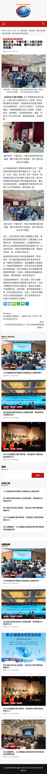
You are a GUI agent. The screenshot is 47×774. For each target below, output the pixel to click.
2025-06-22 (14, 51)
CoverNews (33, 768)
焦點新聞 (12, 367)
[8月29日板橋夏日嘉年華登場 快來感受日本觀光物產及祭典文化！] (23, 437)
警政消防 (6, 39)
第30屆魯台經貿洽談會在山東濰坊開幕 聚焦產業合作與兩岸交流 (23, 499)
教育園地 (12, 39)
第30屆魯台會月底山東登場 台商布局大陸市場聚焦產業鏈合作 (23, 509)
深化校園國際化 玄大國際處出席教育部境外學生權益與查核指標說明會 (23, 528)
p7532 (7, 51)
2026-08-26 (16, 757)
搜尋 (3, 467)
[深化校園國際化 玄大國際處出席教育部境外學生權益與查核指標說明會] (23, 734)
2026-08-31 (16, 375)
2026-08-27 (16, 459)
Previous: (23, 316)
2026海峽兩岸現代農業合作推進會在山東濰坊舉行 (22, 373)
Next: (24, 324)
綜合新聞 (19, 39)
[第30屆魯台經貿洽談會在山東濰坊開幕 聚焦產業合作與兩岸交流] (23, 395)
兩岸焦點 (6, 367)
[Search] (43, 24)
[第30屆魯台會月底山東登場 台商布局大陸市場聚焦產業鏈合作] (23, 647)
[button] (3, 23)
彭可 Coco (7, 375)
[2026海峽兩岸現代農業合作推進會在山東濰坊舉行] (23, 355)
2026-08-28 (16, 670)
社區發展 (12, 449)
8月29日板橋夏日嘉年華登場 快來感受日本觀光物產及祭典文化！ (23, 518)
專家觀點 (6, 659)
